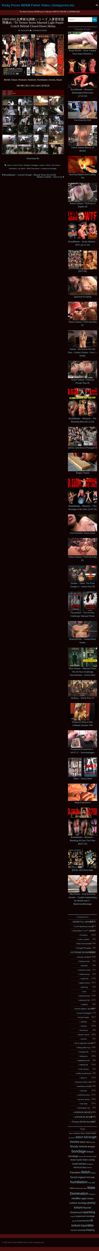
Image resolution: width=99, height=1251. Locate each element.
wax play (83, 1104)
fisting (93, 1173)
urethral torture (84, 1095)
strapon (72, 1216)
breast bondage (83, 1013)
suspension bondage (48, 169)
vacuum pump (84, 1099)
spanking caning (83, 1086)
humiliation (13, 169)
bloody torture (78, 1146)
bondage (34, 165)
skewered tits (84, 1000)
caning (91, 1159)
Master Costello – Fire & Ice (50, 177)
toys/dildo (87, 1225)
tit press (84, 1091)
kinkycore (84, 1056)
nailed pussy (84, 974)
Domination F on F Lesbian (84, 931)
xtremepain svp (84, 1108)
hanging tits (84, 1052)
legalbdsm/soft (84, 1060)
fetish (48, 165)
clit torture (84, 1030)
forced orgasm (78, 1177)
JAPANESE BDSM (39, 31)
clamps (84, 1026)
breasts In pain (91, 1156)
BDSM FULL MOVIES (83, 922)
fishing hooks (84, 961)
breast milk (82, 1156)
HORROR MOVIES (83, 1112)
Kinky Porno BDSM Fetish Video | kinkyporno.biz (38, 5)
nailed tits (84, 979)
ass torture (71, 1137)
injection (84, 965)
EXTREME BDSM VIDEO (83, 952)
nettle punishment (84, 1073)
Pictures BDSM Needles (83, 1122)
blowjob (27, 165)
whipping (90, 1230)
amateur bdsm (79, 1133)
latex (85, 1188)
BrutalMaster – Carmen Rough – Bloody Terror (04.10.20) (29, 175)
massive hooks (85, 970)
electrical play (79, 1167)
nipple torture (84, 983)
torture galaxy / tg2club (84, 1009)
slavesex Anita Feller (83, 1082)
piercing (84, 987)
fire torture (56, 165)
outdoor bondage (78, 1203)
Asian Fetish (18, 165)
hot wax (91, 1177)
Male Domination (33, 169)
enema (41, 165)
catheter (83, 1022)
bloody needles (84, 957)
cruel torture (79, 1163)
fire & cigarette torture (84, 1043)
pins (84, 991)
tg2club (74, 1221)
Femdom (84, 935)
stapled (85, 1004)
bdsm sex (85, 1142)
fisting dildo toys (83, 1047)
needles (76, 1198)
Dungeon (89, 1164)
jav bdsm (21, 169)
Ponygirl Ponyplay (84, 948)
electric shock (83, 1035)
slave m (84, 1078)
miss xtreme (84, 1069)
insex (90, 1183)
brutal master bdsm (79, 1160)
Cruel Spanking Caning (83, 926)
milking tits (84, 1065)
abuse (9, 165)
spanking (89, 1212)
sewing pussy (84, 996)
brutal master (83, 1017)
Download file (33, 158)
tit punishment (83, 1221)
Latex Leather (83, 939)
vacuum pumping (77, 1230)
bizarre (92, 1142)
